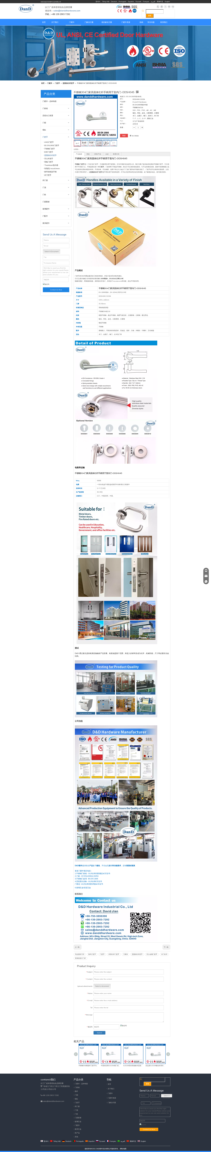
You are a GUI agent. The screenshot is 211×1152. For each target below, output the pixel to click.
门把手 (45, 137)
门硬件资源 (112, 1098)
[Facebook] (169, 6)
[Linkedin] (161, 6)
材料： (122, 107)
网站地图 (123, 1149)
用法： (122, 115)
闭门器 (45, 180)
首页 (109, 1084)
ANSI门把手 (49, 142)
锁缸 (44, 130)
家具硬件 (46, 223)
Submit (99, 1033)
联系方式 (116, 154)
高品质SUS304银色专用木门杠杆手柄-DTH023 (133, 1066)
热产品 (77, 1133)
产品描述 (79, 154)
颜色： (122, 112)
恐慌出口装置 (48, 115)
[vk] (172, 6)
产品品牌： (123, 101)
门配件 (45, 216)
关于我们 (111, 1089)
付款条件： (123, 118)
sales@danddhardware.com (53, 1101)
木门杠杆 (164, 954)
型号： (122, 99)
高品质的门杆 (79, 954)
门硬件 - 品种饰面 (49, 101)
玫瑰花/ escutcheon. (52, 168)
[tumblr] (157, 6)
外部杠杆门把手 (113, 954)
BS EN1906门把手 (51, 145)
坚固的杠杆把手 (50, 155)
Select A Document (51, 252)
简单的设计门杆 (80, 958)
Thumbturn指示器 (51, 165)
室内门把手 (92, 954)
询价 (124, 136)
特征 (88, 154)
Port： (122, 121)
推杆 (76, 1091)
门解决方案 (112, 1102)
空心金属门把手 (151, 954)
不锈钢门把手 (49, 149)
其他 (76, 1137)
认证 (107, 154)
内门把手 (47, 175)
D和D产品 (97, 154)
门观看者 (46, 202)
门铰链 (45, 108)
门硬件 (110, 1093)
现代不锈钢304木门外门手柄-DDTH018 (156, 1066)
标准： (122, 104)
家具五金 (78, 1129)
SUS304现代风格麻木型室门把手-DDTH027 (111, 1066)
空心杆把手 (48, 158)
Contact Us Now (56, 290)
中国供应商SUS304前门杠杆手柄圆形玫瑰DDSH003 (89, 1066)
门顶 (44, 187)
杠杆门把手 (48, 152)
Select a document (102, 986)
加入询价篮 (135, 136)
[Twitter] (165, 6)
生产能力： (123, 123)
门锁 (44, 123)
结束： (122, 110)
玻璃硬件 (46, 209)
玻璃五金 (78, 1121)
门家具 (125, 954)
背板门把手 (48, 162)
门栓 (44, 194)
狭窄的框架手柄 (50, 172)
